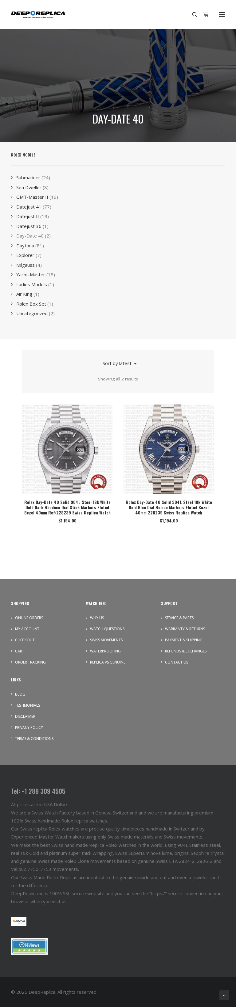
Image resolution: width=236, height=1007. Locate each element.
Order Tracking (30, 662)
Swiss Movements (106, 640)
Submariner (28, 177)
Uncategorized (32, 313)
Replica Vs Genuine (107, 662)
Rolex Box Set (31, 304)
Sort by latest (117, 363)
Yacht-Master (30, 274)
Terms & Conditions (34, 738)
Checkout (25, 640)
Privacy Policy (29, 727)
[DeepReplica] (38, 14)
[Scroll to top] (224, 995)
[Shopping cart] (203, 14)
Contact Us (176, 662)
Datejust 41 (28, 207)
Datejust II (27, 216)
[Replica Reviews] (29, 946)
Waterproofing (105, 651)
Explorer (25, 255)
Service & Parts (179, 617)
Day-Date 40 (30, 236)
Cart (19, 651)
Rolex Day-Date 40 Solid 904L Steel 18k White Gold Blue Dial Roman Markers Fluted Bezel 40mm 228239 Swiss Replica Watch (169, 507)
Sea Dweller (28, 187)
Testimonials (27, 705)
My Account (27, 628)
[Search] (192, 14)
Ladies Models (31, 284)
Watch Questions (107, 628)
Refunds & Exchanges (185, 651)
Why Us (97, 617)
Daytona (25, 245)
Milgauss (25, 265)
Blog (20, 694)
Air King (24, 294)
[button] (222, 14)
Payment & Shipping (184, 640)
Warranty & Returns (185, 628)
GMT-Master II (32, 197)
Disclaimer (25, 716)
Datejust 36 (28, 226)
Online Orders (29, 617)
